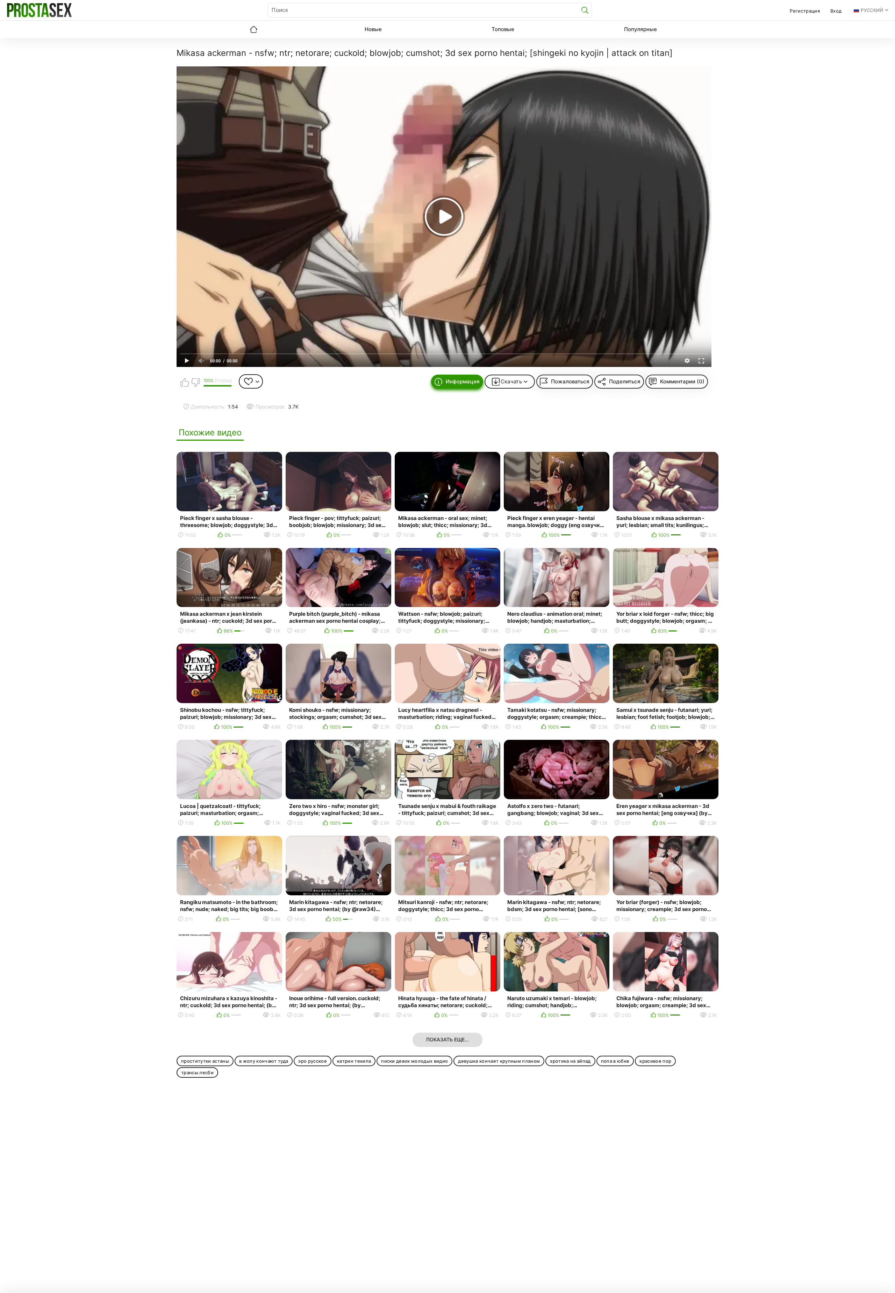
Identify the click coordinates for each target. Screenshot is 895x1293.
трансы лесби (197, 1072)
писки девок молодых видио (414, 1061)
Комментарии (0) (682, 381)
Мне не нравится (195, 382)
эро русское (312, 1061)
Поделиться (624, 381)
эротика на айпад (570, 1061)
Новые (373, 29)
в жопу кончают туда (263, 1061)
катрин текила (354, 1061)
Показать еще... (447, 1039)
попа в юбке (615, 1061)
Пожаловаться (570, 381)
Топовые (503, 29)
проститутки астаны (205, 1061)
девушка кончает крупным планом (499, 1061)
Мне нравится (184, 382)
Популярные (640, 29)
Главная (253, 29)
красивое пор (655, 1061)
